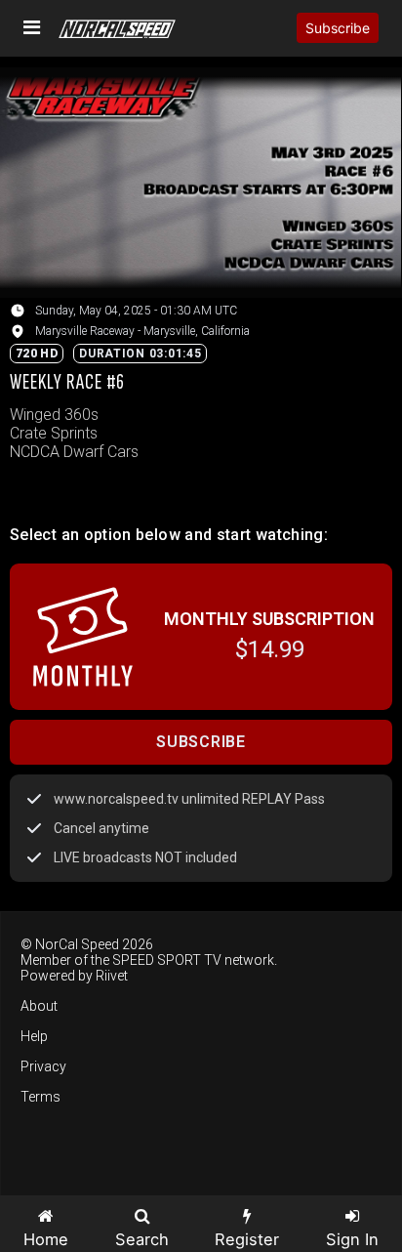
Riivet (112, 975)
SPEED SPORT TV (166, 960)
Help (34, 1036)
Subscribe (337, 28)
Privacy (43, 1066)
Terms (40, 1097)
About (39, 1006)
